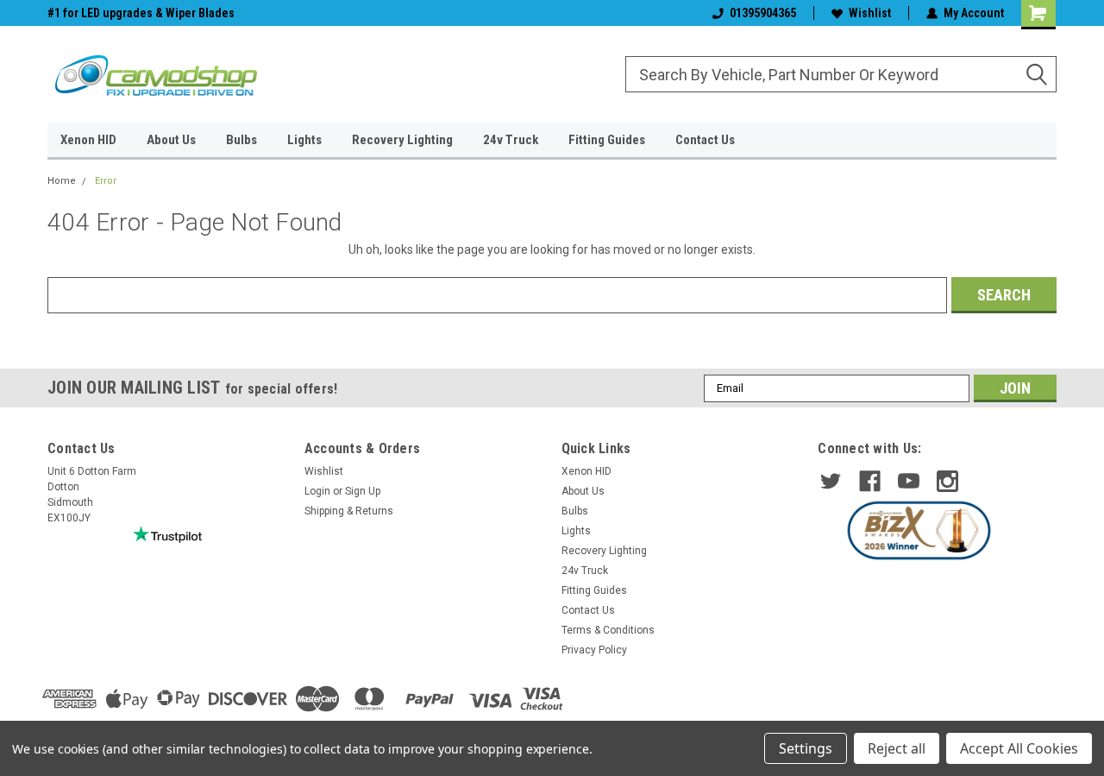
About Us (171, 140)
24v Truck (510, 140)
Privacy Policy (594, 650)
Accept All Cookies (1019, 748)
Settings (805, 748)
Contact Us (705, 140)
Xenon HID (88, 140)
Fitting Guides (606, 140)
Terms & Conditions (608, 630)
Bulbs (241, 140)
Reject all (896, 748)
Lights (304, 140)
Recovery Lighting (402, 140)
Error (105, 180)
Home (61, 180)
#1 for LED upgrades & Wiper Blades (141, 13)
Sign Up (362, 491)
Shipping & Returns (348, 511)
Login (317, 491)
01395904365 (763, 13)
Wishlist (870, 13)
